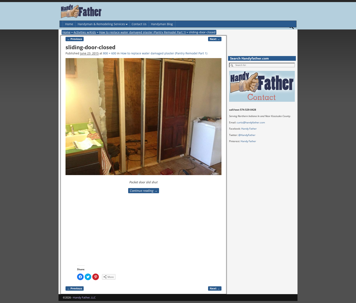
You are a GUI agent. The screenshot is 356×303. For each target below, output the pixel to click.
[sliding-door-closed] (143, 118)
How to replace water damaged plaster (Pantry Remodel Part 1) (142, 32)
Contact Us (139, 24)
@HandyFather (246, 135)
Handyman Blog (162, 24)
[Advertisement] (175, 234)
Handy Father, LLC (84, 297)
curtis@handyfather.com (251, 122)
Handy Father (249, 128)
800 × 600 (109, 53)
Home (69, 24)
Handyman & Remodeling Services (101, 24)
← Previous (74, 39)
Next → (215, 39)
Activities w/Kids (85, 32)
